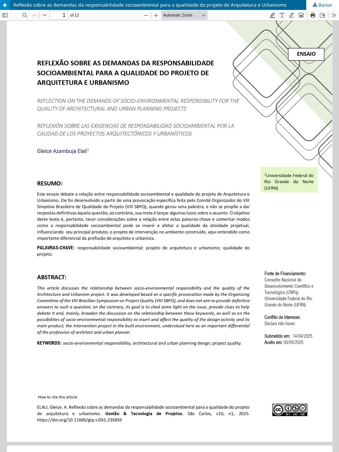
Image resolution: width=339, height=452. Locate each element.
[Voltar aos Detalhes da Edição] (5, 5)
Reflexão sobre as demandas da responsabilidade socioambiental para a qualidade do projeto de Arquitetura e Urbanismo (149, 5)
